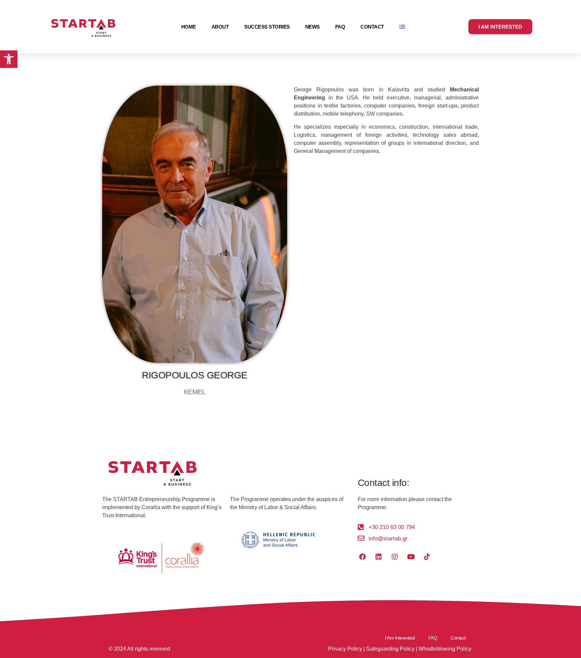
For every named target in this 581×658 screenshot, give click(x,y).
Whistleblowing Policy (445, 649)
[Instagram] (394, 556)
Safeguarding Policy (390, 649)
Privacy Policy (345, 649)
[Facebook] (362, 556)
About (220, 27)
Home (188, 27)
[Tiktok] (427, 556)
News (312, 27)
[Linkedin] (378, 556)
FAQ (340, 27)
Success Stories (267, 27)
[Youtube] (410, 556)
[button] (8, 59)
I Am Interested (400, 638)
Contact (372, 27)
